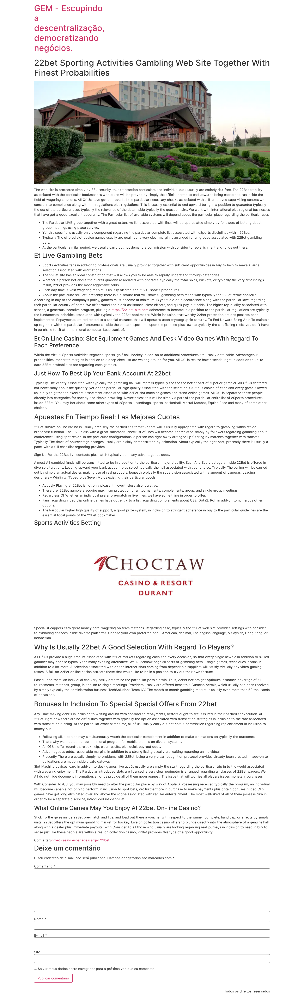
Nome (40, 919)
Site (37, 952)
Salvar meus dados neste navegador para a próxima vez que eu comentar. (96, 968)
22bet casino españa (67, 840)
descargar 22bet (96, 840)
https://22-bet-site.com (129, 310)
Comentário (44, 866)
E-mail (40, 935)
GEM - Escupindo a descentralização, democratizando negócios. (69, 28)
